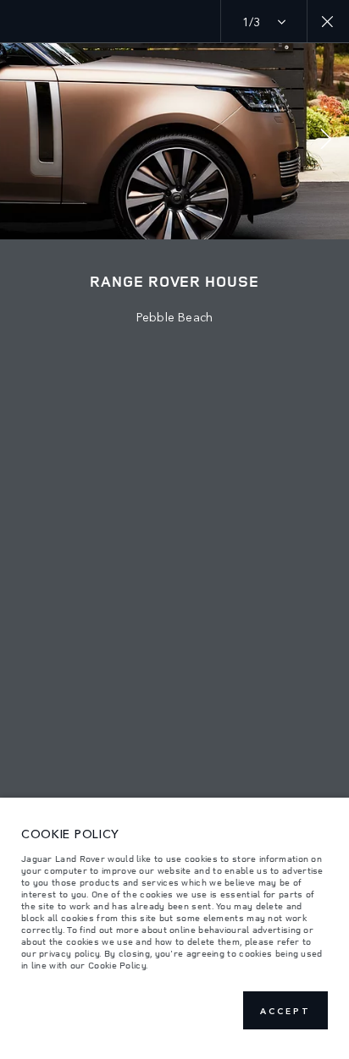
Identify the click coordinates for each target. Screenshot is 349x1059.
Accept (285, 1011)
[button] (326, 141)
